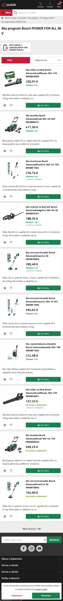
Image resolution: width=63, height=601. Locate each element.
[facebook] (23, 548)
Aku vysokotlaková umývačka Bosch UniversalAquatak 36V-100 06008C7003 (43, 347)
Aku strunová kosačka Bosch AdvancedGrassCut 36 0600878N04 (40, 484)
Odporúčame (41, 60)
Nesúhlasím (17, 595)
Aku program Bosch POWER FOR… (14, 21)
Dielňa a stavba (10, 17)
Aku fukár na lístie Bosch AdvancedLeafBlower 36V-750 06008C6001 (41, 393)
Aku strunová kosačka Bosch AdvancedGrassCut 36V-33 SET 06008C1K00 (42, 301)
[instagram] (31, 548)
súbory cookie (41, 589)
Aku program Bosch (47, 17)
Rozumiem (46, 595)
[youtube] (39, 548)
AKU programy (33, 17)
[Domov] (3, 18)
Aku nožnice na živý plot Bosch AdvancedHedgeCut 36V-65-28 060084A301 (42, 210)
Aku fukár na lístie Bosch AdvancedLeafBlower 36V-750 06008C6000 (41, 73)
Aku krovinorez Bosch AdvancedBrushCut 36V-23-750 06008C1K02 (42, 164)
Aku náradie (22, 17)
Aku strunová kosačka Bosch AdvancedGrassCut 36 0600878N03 (40, 256)
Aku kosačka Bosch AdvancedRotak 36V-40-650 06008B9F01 (40, 119)
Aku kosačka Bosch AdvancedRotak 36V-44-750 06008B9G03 (40, 438)
